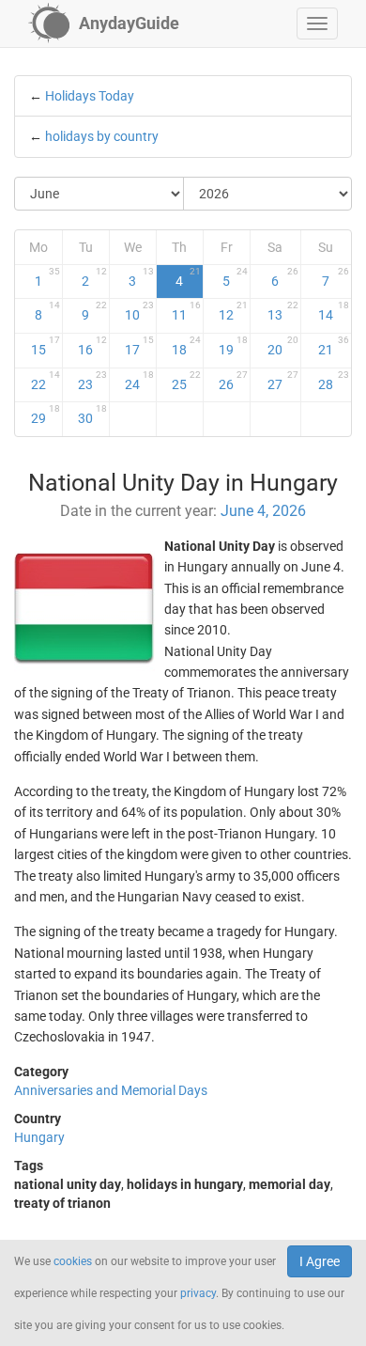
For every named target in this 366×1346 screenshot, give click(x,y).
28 (333, 380)
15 (45, 346)
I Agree (319, 1261)
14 (333, 311)
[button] (317, 23)
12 (233, 311)
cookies (72, 1261)
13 (282, 311)
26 (233, 380)
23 (92, 380)
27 (282, 380)
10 (139, 311)
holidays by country (102, 136)
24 (139, 380)
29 (45, 414)
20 (282, 346)
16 (92, 346)
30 (92, 414)
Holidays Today (89, 95)
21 (333, 346)
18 (186, 346)
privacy (198, 1293)
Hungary (39, 1137)
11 (186, 311)
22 (45, 380)
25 (186, 380)
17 (139, 346)
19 (233, 346)
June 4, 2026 (263, 511)
